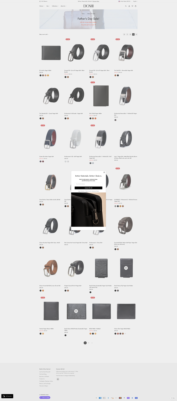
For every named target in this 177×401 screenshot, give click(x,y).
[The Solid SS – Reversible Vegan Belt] (126, 52)
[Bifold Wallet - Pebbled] (101, 311)
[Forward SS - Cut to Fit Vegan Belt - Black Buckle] (76, 52)
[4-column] (133, 34)
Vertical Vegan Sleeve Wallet (46, 328)
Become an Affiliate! (44, 376)
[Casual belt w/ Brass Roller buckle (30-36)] (51, 181)
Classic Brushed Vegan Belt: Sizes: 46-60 (49, 242)
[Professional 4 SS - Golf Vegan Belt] (76, 138)
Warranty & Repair (43, 386)
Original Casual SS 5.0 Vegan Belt (72, 285)
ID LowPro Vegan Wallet (45, 70)
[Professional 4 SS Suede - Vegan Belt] (76, 95)
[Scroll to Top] (174, 393)
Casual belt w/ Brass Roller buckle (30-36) (49, 199)
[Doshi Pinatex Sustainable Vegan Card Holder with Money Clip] (101, 268)
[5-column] (136, 34)
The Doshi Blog (42, 374)
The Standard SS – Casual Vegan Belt (48, 113)
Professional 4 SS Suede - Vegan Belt (73, 113)
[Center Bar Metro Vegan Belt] (51, 138)
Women (41, 6)
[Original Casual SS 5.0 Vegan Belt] (76, 268)
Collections (54, 6)
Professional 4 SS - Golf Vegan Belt (73, 156)
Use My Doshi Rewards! (44, 372)
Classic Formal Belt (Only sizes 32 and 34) (49, 285)
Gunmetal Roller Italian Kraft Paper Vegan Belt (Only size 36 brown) (125, 243)
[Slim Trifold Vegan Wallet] (101, 95)
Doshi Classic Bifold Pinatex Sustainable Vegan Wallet (75, 329)
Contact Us (41, 379)
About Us (63, 6)
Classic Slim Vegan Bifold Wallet (122, 328)
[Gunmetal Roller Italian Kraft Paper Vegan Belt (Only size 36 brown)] (126, 224)
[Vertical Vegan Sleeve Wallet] (51, 311)
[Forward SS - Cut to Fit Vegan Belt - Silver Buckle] (101, 52)
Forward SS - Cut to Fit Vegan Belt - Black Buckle (74, 71)
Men (48, 6)
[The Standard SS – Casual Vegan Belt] (51, 95)
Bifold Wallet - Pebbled (94, 328)
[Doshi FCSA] (89, 6)
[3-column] (130, 34)
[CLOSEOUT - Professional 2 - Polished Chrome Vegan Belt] (126, 181)
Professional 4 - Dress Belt (95, 242)
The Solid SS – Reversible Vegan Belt (123, 70)
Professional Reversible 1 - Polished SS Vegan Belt (125, 114)
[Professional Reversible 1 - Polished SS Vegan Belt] (126, 95)
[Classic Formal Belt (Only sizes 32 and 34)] (51, 268)
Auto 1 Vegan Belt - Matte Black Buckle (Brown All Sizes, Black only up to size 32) (125, 157)
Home (83, 13)
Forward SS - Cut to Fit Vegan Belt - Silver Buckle (99, 71)
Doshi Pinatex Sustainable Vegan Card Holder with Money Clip (100, 286)
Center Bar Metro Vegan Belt (46, 156)
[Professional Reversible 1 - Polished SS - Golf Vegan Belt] (101, 138)
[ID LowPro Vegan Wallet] (51, 52)
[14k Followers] (58, 379)
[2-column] (127, 34)
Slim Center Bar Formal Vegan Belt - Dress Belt (75, 242)
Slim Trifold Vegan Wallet (95, 113)
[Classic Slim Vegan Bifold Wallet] (126, 311)
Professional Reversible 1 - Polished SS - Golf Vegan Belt (100, 157)
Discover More (96, 1)
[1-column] (124, 34)
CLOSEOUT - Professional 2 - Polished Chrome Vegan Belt (125, 200)
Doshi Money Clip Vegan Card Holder (123, 285)
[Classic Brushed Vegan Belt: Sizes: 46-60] (51, 224)
